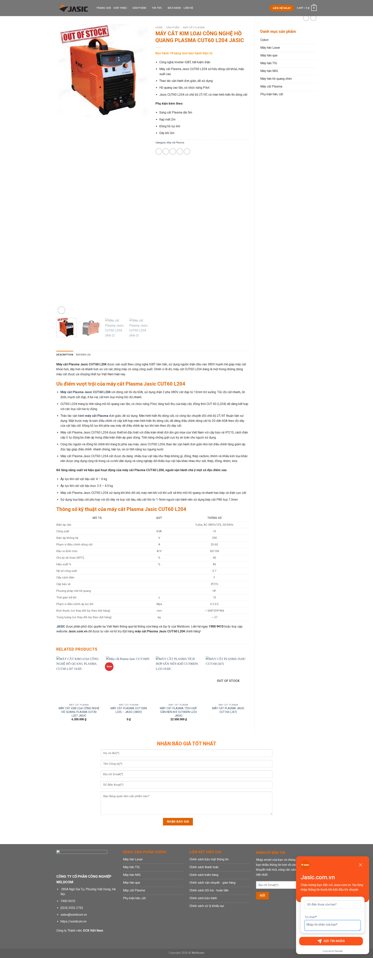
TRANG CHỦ (103, 7)
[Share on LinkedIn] (187, 151)
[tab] (64, 355)
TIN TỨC (157, 7)
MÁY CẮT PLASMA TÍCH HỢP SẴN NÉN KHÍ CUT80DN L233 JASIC (178, 712)
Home (159, 27)
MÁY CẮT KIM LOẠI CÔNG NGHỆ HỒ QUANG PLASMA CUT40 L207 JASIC (79, 712)
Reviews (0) (83, 354)
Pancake (339, 951)
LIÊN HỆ (188, 7)
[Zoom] (61, 310)
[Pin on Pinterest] (180, 151)
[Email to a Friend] (173, 151)
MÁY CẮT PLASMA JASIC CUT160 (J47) (228, 710)
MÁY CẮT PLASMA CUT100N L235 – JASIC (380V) (129, 710)
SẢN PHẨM (139, 7)
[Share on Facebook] (159, 151)
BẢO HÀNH (174, 7)
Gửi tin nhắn (334, 941)
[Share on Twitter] (166, 151)
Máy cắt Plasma (194, 27)
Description (64, 354)
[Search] (265, 8)
